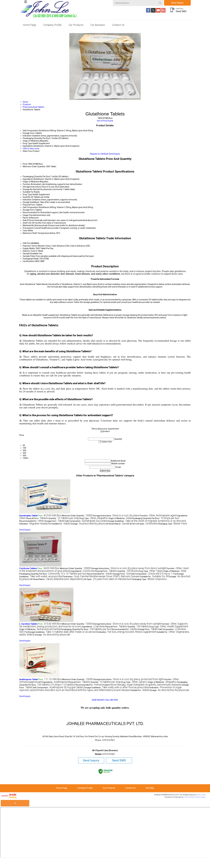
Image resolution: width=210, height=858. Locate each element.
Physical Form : (37, 518)
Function (26, 184)
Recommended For (31, 212)
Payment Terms (30, 246)
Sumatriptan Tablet (28, 515)
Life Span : (146, 524)
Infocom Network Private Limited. (195, 797)
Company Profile (52, 24)
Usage (25, 215)
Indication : (35, 524)
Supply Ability (29, 248)
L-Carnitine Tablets (28, 624)
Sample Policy (29, 256)
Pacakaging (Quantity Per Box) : (155, 518)
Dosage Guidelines (31, 202)
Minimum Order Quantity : (77, 515)
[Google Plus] (163, 12)
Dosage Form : (54, 521)
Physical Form (29, 205)
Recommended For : (31, 521)
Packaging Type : (172, 524)
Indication (27, 199)
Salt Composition (30, 207)
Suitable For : (60, 524)
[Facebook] (148, 12)
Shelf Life (27, 223)
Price (25, 164)
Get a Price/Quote (105, 121)
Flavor (25, 218)
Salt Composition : (86, 521)
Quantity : (63, 518)
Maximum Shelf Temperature (36, 233)
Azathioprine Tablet (28, 679)
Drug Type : (93, 518)
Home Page (29, 24)
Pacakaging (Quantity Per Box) (36, 176)
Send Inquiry (177, 2)
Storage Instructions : (116, 515)
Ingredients (28, 179)
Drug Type (27, 194)
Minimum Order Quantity (34, 166)
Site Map (150, 788)
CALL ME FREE (111, 700)
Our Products (76, 24)
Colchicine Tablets (28, 568)
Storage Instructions (32, 187)
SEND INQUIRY (98, 700)
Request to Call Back (99, 154)
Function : (158, 515)
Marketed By (28, 225)
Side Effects (28, 220)
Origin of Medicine (31, 181)
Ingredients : (82, 571)
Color (25, 230)
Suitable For (28, 192)
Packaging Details (31, 259)
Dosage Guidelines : (146, 521)
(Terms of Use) (201, 795)
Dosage (26, 189)
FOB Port (27, 243)
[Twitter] (153, 12)
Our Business (98, 24)
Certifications (29, 261)
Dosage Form (29, 210)
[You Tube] (158, 12)
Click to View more (31, 148)
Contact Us (118, 24)
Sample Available (30, 253)
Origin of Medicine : (119, 518)
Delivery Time (29, 251)
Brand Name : (122, 524)
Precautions (28, 228)
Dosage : (90, 524)
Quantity (26, 197)
